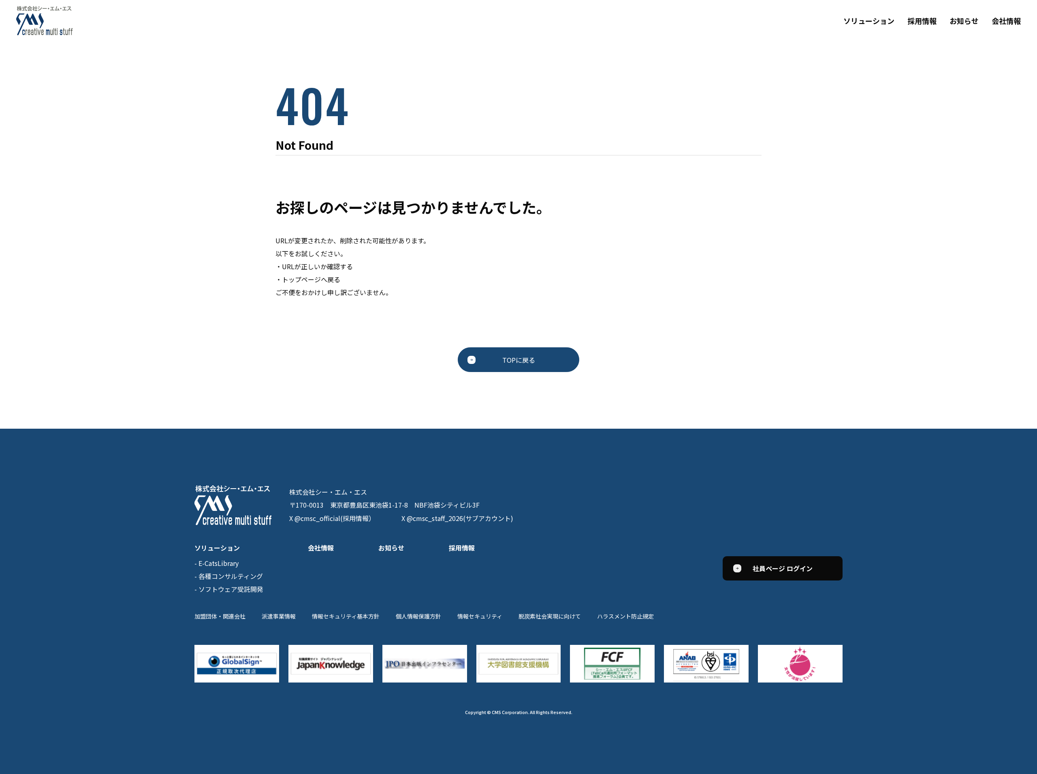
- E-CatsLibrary (216, 563)
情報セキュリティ (479, 616)
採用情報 (922, 20)
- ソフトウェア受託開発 (228, 589)
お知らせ (964, 20)
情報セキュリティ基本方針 (346, 616)
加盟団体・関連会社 (219, 616)
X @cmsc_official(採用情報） (332, 518)
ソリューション (868, 20)
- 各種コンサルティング (228, 576)
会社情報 (1006, 20)
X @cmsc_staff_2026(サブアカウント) (457, 518)
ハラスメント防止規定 (625, 616)
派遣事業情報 (279, 616)
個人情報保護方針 (418, 616)
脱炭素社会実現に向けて (549, 616)
